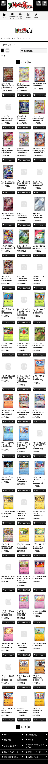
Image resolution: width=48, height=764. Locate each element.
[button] (3, 3)
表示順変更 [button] (28, 51)
